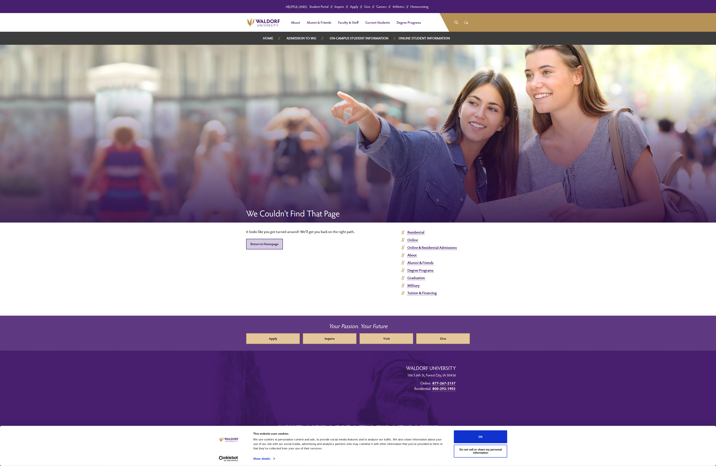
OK (480, 436)
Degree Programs (409, 22)
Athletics (398, 6)
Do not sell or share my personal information (480, 451)
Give (367, 6)
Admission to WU (301, 38)
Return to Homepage (264, 244)
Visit (386, 338)
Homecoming (419, 6)
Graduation (416, 277)
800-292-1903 (444, 388)
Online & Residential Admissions (432, 247)
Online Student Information (424, 38)
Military (413, 285)
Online (412, 239)
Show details (261, 458)
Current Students (377, 22)
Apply (354, 6)
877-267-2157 (444, 383)
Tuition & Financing (422, 292)
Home (268, 38)
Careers (381, 6)
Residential (415, 232)
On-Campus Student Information (359, 38)
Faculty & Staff (348, 22)
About (295, 22)
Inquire (339, 6)
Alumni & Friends (319, 22)
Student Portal (319, 6)
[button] (456, 22)
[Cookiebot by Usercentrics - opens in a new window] (228, 459)
